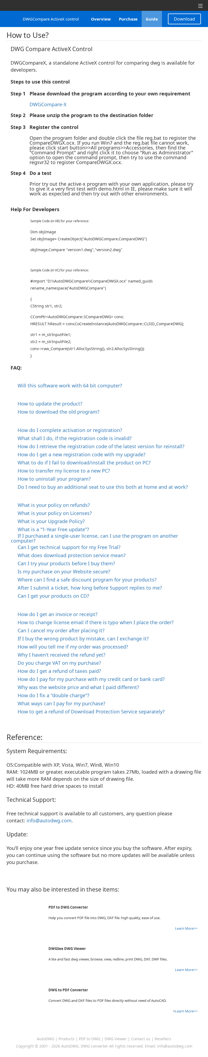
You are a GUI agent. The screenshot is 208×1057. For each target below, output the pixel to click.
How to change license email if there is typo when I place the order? (94, 622)
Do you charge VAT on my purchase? (57, 663)
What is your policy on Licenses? (53, 513)
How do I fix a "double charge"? (51, 695)
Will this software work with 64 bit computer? (68, 385)
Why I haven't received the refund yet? (59, 655)
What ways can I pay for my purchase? (59, 703)
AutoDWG (45, 1038)
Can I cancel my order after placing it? (59, 630)
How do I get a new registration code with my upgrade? (79, 454)
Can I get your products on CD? (51, 596)
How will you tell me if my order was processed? (71, 646)
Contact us (140, 1038)
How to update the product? (48, 403)
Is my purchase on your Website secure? (62, 571)
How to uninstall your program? (52, 479)
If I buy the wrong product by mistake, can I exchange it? (81, 638)
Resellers (163, 1038)
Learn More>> (186, 928)
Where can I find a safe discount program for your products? (85, 579)
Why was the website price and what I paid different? (76, 687)
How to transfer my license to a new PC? (62, 470)
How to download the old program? (56, 411)
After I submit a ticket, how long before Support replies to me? (88, 587)
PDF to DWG (89, 1038)
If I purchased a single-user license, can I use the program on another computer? (94, 538)
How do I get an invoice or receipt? (56, 614)
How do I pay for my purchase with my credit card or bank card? (89, 679)
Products (66, 1038)
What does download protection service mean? (70, 555)
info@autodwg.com (49, 820)
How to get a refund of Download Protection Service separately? (89, 711)
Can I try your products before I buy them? (64, 563)
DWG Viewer (116, 1038)
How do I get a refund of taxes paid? (57, 671)
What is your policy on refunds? (52, 505)
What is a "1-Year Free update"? (51, 529)
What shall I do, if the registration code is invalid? (73, 438)
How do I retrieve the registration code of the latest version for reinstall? (99, 446)
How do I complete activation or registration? (68, 430)
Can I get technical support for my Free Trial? (67, 547)
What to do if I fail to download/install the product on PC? (82, 462)
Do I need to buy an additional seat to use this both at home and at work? (101, 487)
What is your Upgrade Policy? (49, 521)
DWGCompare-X (48, 104)
